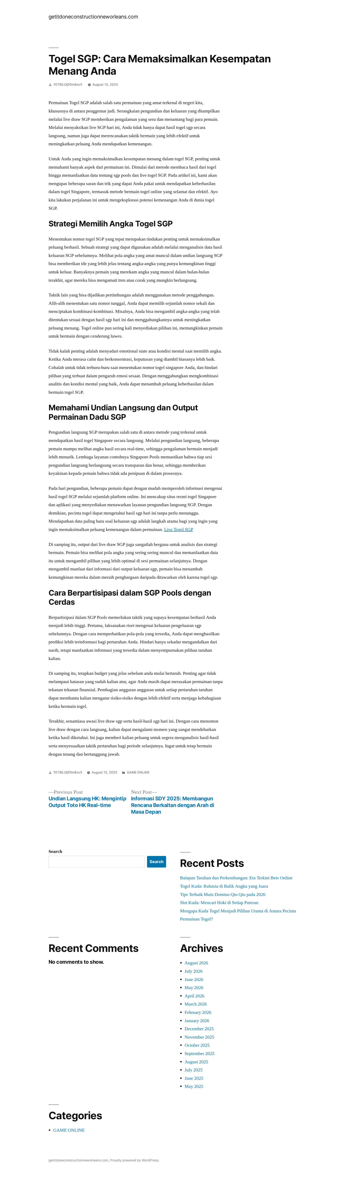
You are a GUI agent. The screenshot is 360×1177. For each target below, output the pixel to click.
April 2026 (194, 996)
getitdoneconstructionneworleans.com (93, 17)
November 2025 (199, 1037)
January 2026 (197, 1021)
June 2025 (194, 1078)
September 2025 (199, 1053)
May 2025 (194, 1086)
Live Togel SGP (178, 529)
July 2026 (193, 971)
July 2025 (193, 1070)
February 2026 (198, 1012)
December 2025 (199, 1029)
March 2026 (196, 1004)
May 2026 (194, 988)
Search (55, 851)
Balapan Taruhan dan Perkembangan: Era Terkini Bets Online (236, 878)
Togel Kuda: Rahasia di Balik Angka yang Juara (224, 886)
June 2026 (194, 979)
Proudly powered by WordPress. (134, 1160)
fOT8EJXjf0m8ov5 (68, 84)
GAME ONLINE (138, 772)
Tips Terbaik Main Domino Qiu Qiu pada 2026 (222, 894)
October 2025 (197, 1045)
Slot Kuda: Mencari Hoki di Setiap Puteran (219, 903)
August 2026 (196, 963)
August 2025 (196, 1062)
